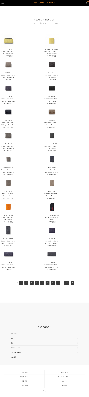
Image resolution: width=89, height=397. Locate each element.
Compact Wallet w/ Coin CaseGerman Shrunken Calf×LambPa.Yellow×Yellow (51, 51)
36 (67, 283)
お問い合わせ (64, 372)
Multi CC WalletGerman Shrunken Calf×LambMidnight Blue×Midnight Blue (8, 241)
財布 (12, 338)
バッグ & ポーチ (16, 352)
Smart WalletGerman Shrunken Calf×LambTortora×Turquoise (51, 194)
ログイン (64, 381)
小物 (12, 343)
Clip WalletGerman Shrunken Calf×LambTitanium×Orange (8, 146)
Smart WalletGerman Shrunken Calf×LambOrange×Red (8, 217)
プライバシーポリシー (64, 377)
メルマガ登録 (24, 385)
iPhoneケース (15, 347)
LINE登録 (64, 385)
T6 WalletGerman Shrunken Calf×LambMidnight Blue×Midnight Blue (51, 241)
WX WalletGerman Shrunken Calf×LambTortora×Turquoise (51, 122)
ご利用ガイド (24, 372)
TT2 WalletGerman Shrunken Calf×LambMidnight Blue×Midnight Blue (8, 265)
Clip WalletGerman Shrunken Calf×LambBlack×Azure (51, 75)
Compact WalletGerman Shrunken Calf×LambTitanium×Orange (8, 170)
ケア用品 (13, 357)
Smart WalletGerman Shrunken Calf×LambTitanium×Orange (8, 194)
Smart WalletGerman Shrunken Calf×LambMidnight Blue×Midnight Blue (51, 170)
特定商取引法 (24, 377)
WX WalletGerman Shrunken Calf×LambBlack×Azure (51, 99)
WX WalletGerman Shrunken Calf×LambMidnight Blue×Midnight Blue (8, 122)
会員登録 (24, 381)
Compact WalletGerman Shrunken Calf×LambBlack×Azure (51, 146)
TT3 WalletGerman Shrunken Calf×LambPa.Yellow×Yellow (8, 51)
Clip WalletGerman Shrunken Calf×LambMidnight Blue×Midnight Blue (8, 99)
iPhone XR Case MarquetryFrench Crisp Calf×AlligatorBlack (51, 217)
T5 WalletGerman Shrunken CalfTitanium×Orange (8, 75)
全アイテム (14, 333)
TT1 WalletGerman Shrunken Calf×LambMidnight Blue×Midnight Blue (51, 265)
